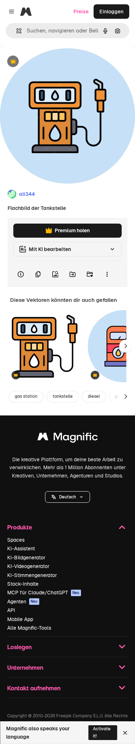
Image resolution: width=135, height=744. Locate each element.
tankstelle (63, 396)
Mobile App (20, 619)
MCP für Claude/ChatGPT (43, 592)
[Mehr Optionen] (107, 274)
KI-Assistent (21, 548)
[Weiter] (125, 346)
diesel (94, 396)
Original (46, 61)
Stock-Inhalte (23, 584)
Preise (81, 11)
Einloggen (111, 11)
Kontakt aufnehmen (33, 688)
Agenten (22, 601)
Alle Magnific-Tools (29, 628)
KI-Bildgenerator (26, 557)
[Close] (125, 732)
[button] (67, 497)
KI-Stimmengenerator (32, 575)
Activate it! (102, 732)
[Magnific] (67, 438)
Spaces (15, 540)
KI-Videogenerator (28, 566)
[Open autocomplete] (16, 31)
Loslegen (19, 647)
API (11, 610)
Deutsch (67, 497)
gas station (26, 396)
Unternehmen (25, 667)
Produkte (19, 527)
